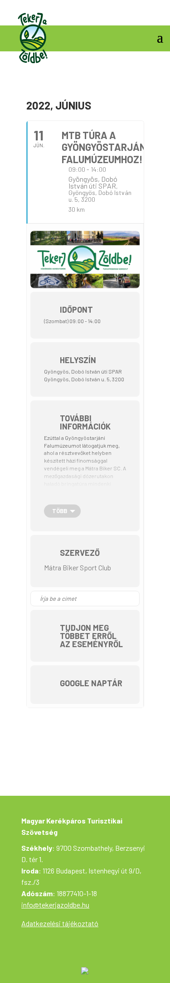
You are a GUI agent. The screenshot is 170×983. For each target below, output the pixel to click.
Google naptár (91, 683)
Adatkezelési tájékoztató (59, 923)
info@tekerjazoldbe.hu (55, 904)
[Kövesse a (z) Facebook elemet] (156, 15)
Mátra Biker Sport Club (77, 567)
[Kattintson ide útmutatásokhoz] (132, 598)
